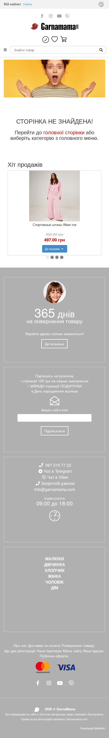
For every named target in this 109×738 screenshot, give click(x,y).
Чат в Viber (57, 477)
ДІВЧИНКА (54, 564)
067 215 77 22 (58, 465)
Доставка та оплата (44, 645)
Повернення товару (78, 645)
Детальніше (54, 343)
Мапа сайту (72, 650)
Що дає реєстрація (19, 650)
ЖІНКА (54, 576)
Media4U (99, 728)
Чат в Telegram (58, 471)
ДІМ (54, 588)
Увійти (27, 4)
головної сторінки (63, 132)
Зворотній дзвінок (58, 483)
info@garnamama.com (54, 489)
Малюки (54, 559)
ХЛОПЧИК (55, 570)
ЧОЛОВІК (54, 582)
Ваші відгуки (93, 650)
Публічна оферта (54, 655)
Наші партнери (49, 650)
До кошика (53, 249)
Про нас (20, 645)
